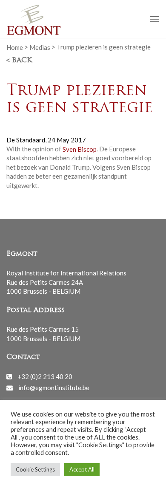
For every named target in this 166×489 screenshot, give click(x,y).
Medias (39, 47)
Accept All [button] (81, 469)
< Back (19, 60)
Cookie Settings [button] (35, 469)
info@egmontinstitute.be (53, 387)
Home (14, 47)
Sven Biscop (80, 149)
